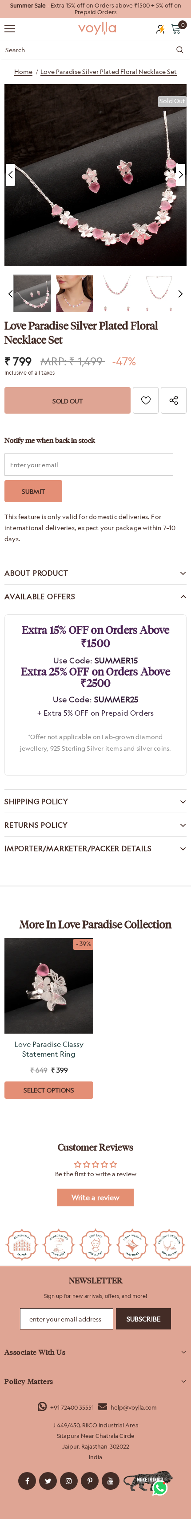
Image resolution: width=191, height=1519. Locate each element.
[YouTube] (110, 1481)
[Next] (180, 175)
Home (23, 71)
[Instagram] (69, 1481)
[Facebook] (27, 1481)
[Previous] (10, 175)
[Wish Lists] (146, 400)
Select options (49, 1090)
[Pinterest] (90, 1481)
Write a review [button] (95, 1197)
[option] (95, 9)
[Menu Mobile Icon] (9, 28)
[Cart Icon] (176, 28)
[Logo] (97, 28)
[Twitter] (48, 1481)
